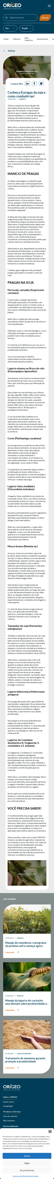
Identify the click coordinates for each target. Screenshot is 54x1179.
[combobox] (10, 28)
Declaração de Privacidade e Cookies (26, 1176)
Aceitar (27, 1156)
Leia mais (9, 952)
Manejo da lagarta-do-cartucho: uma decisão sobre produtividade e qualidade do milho (26, 1002)
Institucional (42, 39)
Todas (6, 39)
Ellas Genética (29, 39)
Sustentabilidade (10, 1126)
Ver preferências (27, 1170)
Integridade (8, 1106)
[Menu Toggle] (49, 6)
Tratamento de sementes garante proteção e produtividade (25, 1060)
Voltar (11, 50)
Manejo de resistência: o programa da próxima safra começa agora (25, 944)
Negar (27, 1163)
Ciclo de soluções (10, 1116)
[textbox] (8, 28)
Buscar (45, 17)
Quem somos (8, 1102)
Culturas (16, 39)
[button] (50, 1131)
